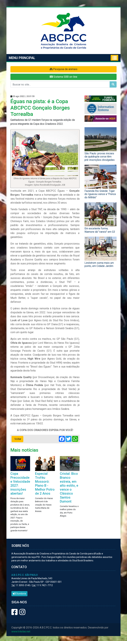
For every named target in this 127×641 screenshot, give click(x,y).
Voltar (17, 439)
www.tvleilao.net (20, 631)
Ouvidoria (21, 593)
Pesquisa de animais (64, 69)
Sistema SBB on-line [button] (65, 76)
